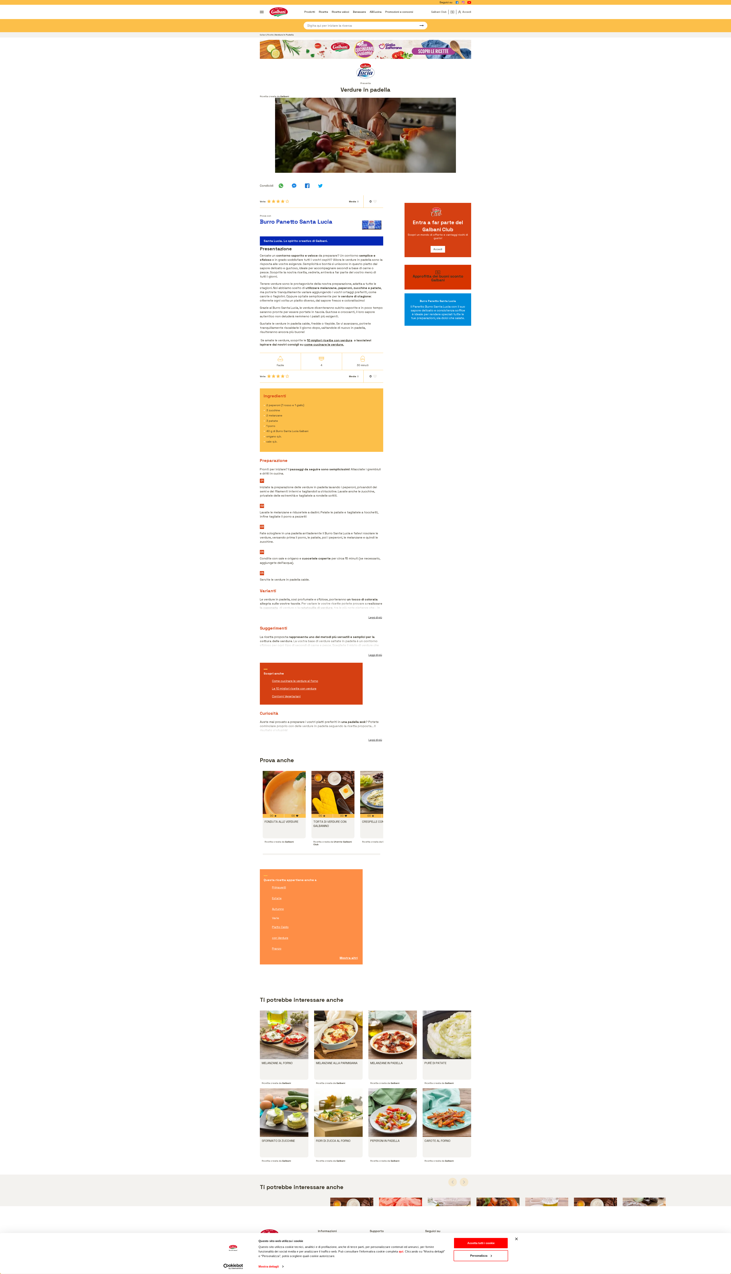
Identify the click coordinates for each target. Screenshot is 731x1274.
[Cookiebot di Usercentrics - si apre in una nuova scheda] (233, 1266)
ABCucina (375, 12)
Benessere (359, 12)
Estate (277, 898)
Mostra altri (349, 958)
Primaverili (279, 887)
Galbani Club (439, 12)
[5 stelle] (287, 201)
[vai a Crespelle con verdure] (381, 792)
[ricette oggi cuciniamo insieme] (365, 49)
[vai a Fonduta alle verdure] (284, 792)
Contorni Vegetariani (286, 696)
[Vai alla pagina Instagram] (463, 2)
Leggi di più (375, 617)
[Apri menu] (262, 12)
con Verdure (280, 938)
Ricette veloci (340, 12)
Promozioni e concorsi (399, 12)
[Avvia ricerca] (420, 25)
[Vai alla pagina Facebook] (457, 2)
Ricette (323, 12)
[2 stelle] (273, 201)
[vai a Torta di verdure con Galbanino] (332, 792)
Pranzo (276, 948)
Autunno (278, 909)
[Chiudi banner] (516, 1239)
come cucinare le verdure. (324, 345)
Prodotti (309, 12)
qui (401, 1251)
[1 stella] (269, 201)
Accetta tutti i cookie (481, 1243)
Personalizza (478, 1255)
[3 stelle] (278, 201)
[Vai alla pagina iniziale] (278, 12)
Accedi (437, 249)
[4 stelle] (282, 201)
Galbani (263, 35)
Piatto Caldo (280, 927)
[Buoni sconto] (453, 12)
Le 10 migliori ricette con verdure (294, 688)
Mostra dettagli (269, 1266)
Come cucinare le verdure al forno (295, 681)
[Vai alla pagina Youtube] (469, 2)
